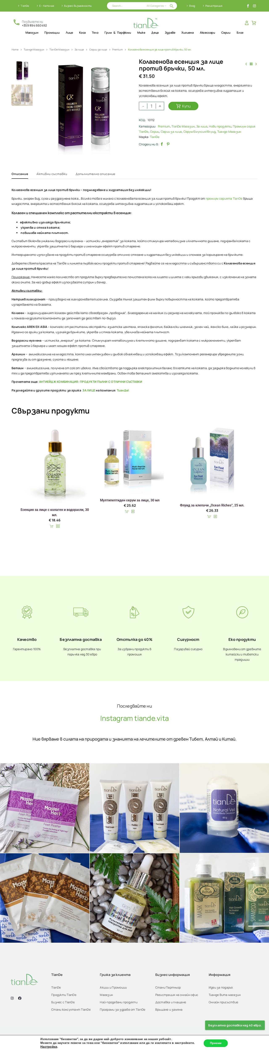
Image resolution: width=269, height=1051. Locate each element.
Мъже (141, 32)
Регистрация (213, 6)
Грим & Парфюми (117, 32)
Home (15, 49)
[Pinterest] (168, 144)
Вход (192, 6)
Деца (155, 32)
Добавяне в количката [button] (52, 526)
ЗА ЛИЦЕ (88, 390)
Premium (117, 49)
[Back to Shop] (251, 64)
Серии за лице (98, 49)
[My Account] (246, 23)
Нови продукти (220, 126)
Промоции (51, 32)
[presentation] (41, 107)
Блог (240, 32)
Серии (226, 32)
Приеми (216, 1043)
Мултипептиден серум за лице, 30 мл (130, 500)
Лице (69, 32)
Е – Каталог (46, 6)
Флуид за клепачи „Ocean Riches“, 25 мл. (212, 505)
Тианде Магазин (34, 49)
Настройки (48, 1047)
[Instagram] (254, 6)
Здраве (170, 32)
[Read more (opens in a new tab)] (30, 23)
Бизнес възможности (78, 6)
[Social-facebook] (248, 6)
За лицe (79, 49)
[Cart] (253, 23)
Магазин (31, 32)
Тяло (95, 32)
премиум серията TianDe (224, 198)
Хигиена (187, 32)
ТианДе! (122, 390)
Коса (82, 32)
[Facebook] (162, 144)
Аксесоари (207, 32)
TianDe (25, 6)
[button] (171, 5)
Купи (186, 106)
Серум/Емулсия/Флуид (199, 132)
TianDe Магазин (59, 49)
